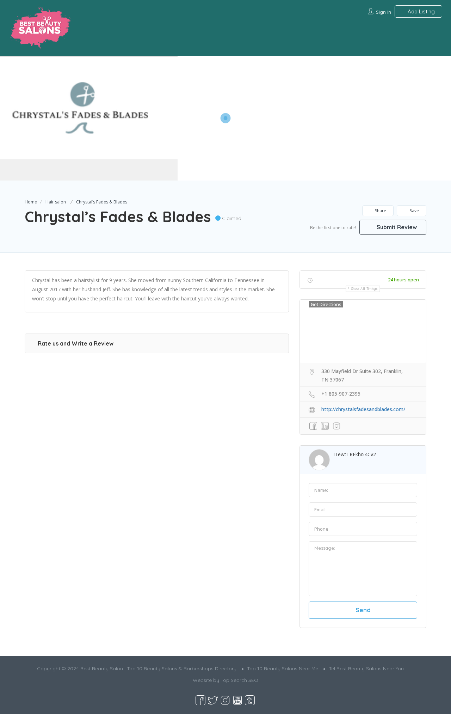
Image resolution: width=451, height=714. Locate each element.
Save (414, 211)
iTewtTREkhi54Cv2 (354, 454)
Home (31, 202)
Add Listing (420, 11)
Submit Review (396, 227)
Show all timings (364, 289)
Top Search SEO (239, 680)
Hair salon (55, 202)
